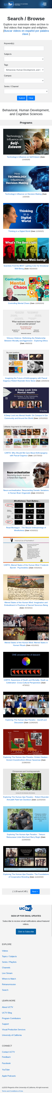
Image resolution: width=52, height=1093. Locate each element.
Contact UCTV (8, 1052)
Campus (7, 75)
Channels (6, 967)
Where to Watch (9, 979)
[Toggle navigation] (44, 4)
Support (5, 1024)
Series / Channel (11, 86)
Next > (35, 891)
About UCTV (7, 1007)
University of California (12, 1035)
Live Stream (7, 973)
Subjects (8, 54)
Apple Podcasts (9, 1076)
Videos (5, 951)
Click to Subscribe (26, 931)
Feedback (6, 1057)
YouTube (6, 1069)
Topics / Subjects (9, 956)
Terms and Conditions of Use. (12, 1091)
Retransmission (9, 984)
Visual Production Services (13, 1029)
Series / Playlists (9, 962)
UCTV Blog (7, 1013)
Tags (6, 65)
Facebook (6, 1063)
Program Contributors (11, 1018)
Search (5, 990)
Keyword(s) (9, 43)
